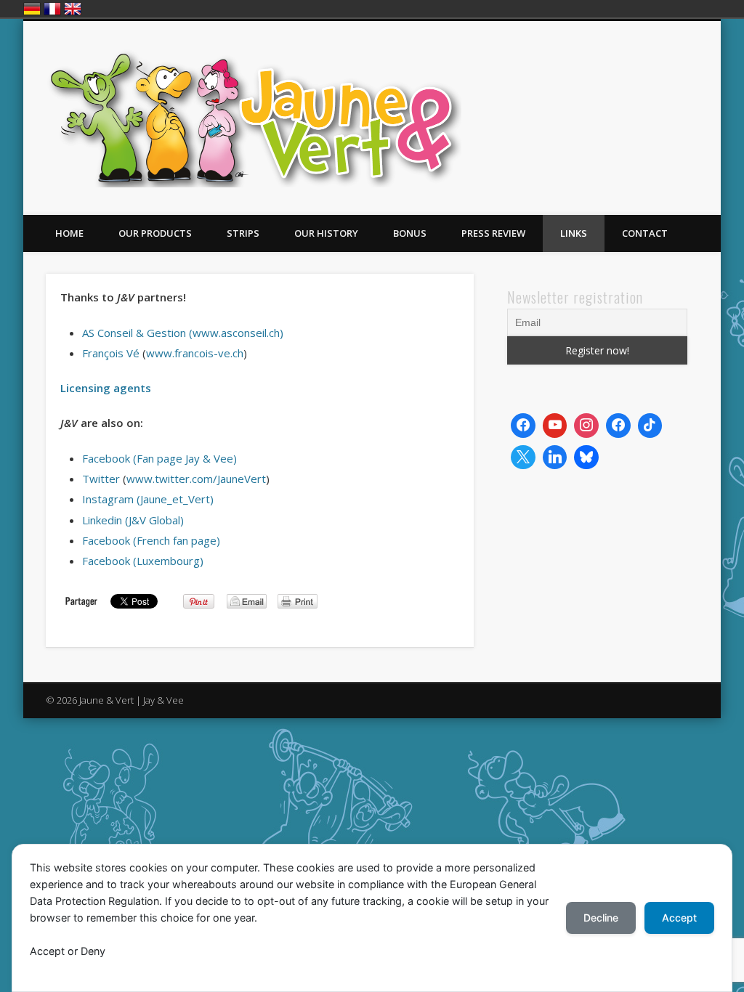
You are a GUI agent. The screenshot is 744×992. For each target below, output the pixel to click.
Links (573, 233)
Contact (645, 233)
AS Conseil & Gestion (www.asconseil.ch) (182, 332)
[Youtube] (555, 426)
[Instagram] (586, 426)
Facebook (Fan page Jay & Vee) (159, 458)
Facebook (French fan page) (151, 540)
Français (52, 8)
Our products (155, 233)
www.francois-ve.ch (194, 353)
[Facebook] (523, 426)
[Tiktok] (650, 426)
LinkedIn (704, 76)
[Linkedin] (555, 457)
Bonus (409, 233)
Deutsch (32, 8)
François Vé (111, 353)
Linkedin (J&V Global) (133, 520)
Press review (493, 233)
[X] (523, 457)
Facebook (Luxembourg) (142, 560)
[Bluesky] (586, 457)
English (72, 8)
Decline (600, 917)
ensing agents (113, 388)
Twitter (675, 76)
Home (69, 233)
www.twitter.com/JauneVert (196, 478)
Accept (679, 917)
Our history (326, 233)
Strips (243, 233)
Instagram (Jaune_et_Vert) (148, 499)
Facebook (645, 76)
